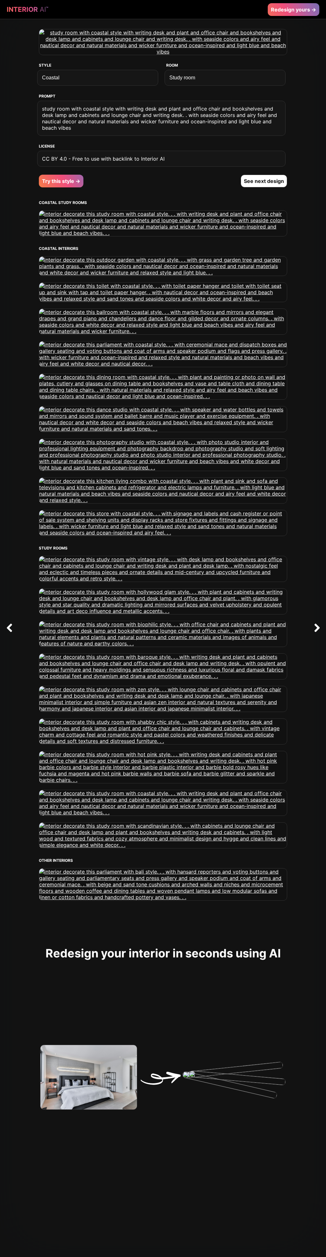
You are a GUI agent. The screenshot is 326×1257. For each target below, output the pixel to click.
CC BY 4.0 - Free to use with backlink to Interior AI (103, 159)
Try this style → (61, 181)
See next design (264, 181)
